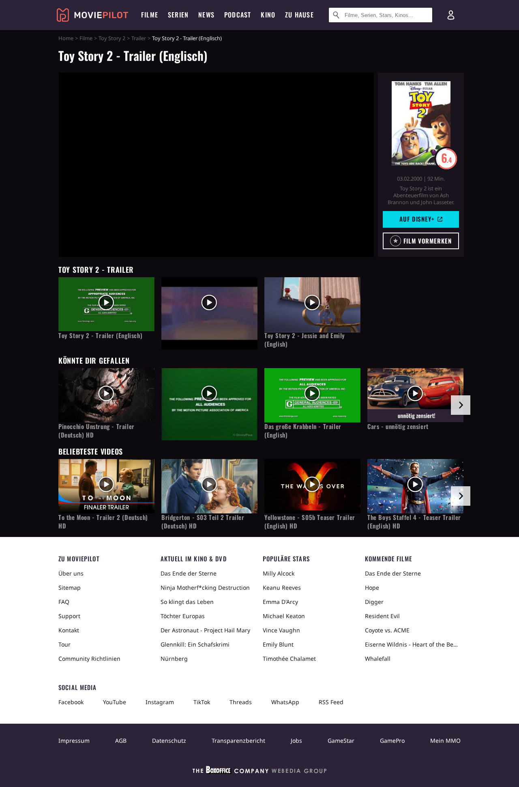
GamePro (392, 740)
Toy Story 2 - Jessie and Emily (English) (304, 339)
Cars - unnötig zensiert (398, 426)
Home (65, 38)
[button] (421, 241)
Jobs (296, 740)
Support (69, 616)
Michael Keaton (284, 616)
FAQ (63, 602)
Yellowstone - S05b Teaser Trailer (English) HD (309, 521)
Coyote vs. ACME (387, 630)
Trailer (138, 38)
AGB (121, 740)
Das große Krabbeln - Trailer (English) (302, 430)
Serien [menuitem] (178, 14)
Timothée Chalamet (289, 658)
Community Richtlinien (89, 658)
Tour (64, 644)
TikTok (201, 702)
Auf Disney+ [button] (417, 218)
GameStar (341, 740)
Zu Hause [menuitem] (299, 14)
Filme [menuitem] (149, 14)
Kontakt (68, 630)
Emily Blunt (278, 644)
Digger (374, 602)
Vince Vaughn (281, 630)
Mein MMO (445, 740)
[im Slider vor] (460, 405)
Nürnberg (174, 658)
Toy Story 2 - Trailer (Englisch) (100, 335)
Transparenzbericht (238, 740)
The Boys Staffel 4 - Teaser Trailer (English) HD (414, 521)
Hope (372, 587)
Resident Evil (382, 616)
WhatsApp (285, 702)
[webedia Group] (259, 771)
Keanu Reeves (282, 587)
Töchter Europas (183, 616)
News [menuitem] (206, 14)
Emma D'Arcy (280, 602)
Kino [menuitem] (268, 14)
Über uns (71, 573)
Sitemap (69, 587)
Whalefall (377, 658)
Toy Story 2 (112, 38)
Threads (240, 702)
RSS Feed (331, 702)
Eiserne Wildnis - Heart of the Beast (413, 644)
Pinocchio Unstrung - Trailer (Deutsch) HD (96, 430)
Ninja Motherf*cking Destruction (205, 587)
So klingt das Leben (187, 602)
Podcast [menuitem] (237, 14)
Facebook (71, 702)
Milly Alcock (278, 573)
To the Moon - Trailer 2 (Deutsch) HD (103, 521)
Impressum (74, 740)
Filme (85, 38)
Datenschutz (169, 740)
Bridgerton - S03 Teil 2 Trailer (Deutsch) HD (202, 521)
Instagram (160, 702)
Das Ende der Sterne (189, 573)
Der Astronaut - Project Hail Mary (205, 630)
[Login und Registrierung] (451, 15)
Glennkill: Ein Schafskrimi (195, 644)
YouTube (114, 702)
